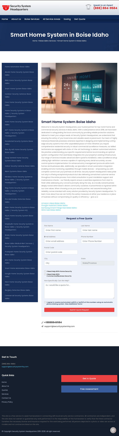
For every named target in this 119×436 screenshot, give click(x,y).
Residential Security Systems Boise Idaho (19, 142)
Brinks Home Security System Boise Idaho (19, 236)
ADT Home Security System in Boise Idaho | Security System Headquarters (19, 133)
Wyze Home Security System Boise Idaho (19, 217)
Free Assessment (89, 389)
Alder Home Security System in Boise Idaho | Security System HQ (20, 208)
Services (5, 394)
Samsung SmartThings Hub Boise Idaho (59, 207)
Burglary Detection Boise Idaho (17, 290)
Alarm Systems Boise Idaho (16, 171)
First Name (48, 226)
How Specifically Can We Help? (56, 280)
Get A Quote (89, 378)
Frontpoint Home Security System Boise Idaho (18, 253)
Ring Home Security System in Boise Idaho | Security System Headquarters (19, 191)
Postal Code (49, 247)
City (46, 258)
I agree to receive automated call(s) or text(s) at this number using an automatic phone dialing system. (80, 303)
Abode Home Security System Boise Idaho (19, 73)
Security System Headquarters (24, 431)
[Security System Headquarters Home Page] (16, 7)
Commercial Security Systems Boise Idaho (19, 296)
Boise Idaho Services (48, 41)
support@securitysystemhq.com (60, 326)
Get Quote (79, 19)
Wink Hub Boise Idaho (51, 210)
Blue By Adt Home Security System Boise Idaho (19, 150)
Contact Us (6, 398)
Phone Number (87, 236)
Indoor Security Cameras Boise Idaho (20, 166)
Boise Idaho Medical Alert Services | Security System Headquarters (19, 244)
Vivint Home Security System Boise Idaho (19, 123)
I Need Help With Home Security (59, 271)
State (83, 258)
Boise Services (32, 19)
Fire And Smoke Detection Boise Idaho (18, 200)
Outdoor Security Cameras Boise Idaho (18, 95)
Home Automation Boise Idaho (17, 66)
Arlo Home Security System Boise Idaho (18, 261)
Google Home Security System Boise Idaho (20, 275)
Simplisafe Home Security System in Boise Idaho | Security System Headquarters (19, 227)
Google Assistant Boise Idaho (54, 205)
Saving (67, 19)
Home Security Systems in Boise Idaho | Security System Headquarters (18, 113)
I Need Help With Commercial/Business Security (59, 275)
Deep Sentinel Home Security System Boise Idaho (16, 159)
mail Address (49, 236)
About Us (16, 19)
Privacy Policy (7, 402)
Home (5, 19)
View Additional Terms (73, 304)
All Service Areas (51, 19)
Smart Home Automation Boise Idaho (20, 268)
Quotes (5, 390)
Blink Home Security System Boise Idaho (18, 81)
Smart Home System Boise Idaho (18, 88)
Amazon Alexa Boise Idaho (53, 203)
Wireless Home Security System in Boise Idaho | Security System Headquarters (18, 179)
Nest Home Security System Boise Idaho (19, 283)
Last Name (85, 226)
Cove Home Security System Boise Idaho (19, 103)
